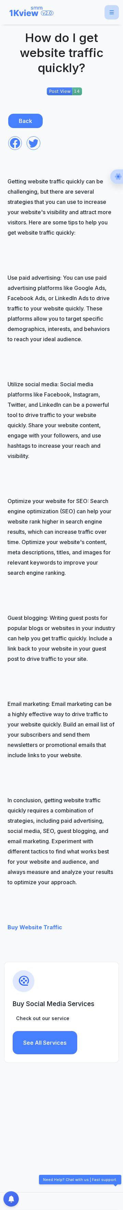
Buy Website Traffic (35, 927)
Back (25, 120)
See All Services (45, 1042)
